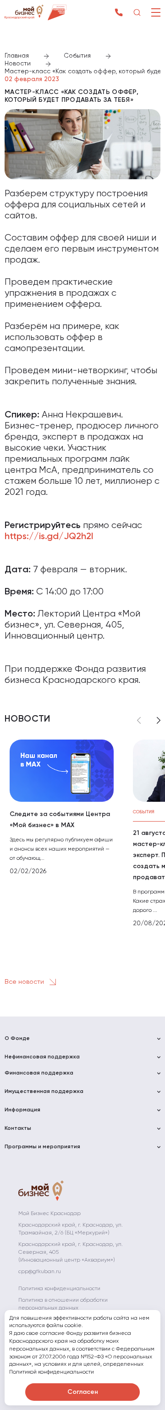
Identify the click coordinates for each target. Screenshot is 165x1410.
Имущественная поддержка (44, 1091)
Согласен (82, 1392)
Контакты (18, 1128)
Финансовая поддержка (39, 1073)
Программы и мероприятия (42, 1147)
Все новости (25, 982)
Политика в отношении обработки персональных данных (63, 1304)
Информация (22, 1110)
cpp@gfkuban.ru (39, 1272)
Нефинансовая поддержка (42, 1057)
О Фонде (17, 1038)
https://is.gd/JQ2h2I (49, 536)
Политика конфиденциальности (59, 1289)
